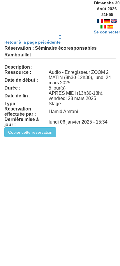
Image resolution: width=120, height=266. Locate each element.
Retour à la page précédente (32, 42)
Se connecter (107, 32)
